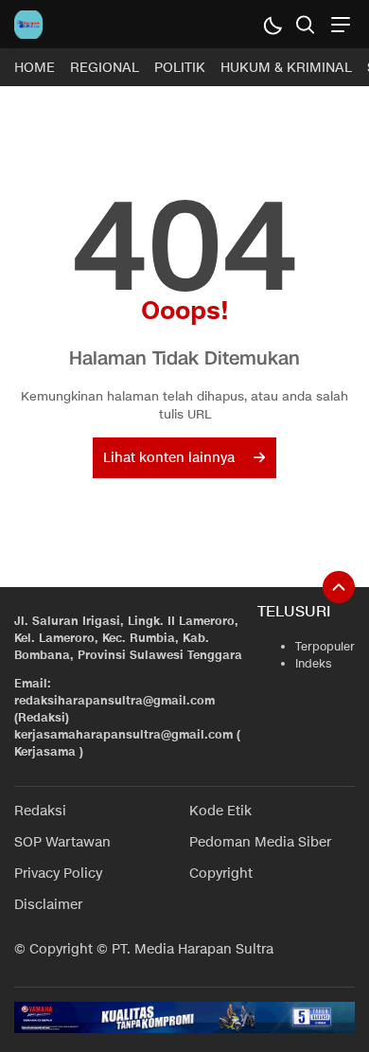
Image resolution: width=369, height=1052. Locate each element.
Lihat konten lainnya (169, 458)
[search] (305, 24)
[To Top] (339, 587)
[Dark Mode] (272, 24)
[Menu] (338, 24)
